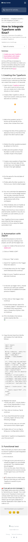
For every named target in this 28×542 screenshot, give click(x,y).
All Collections (5, 18)
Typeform (16, 85)
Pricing (8, 534)
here (14, 68)
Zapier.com (7, 247)
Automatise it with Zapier (12, 56)
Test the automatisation (11, 58)
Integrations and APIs (17, 18)
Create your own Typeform (12, 54)
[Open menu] (25, 3)
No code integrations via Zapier (10, 20)
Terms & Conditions (17, 534)
